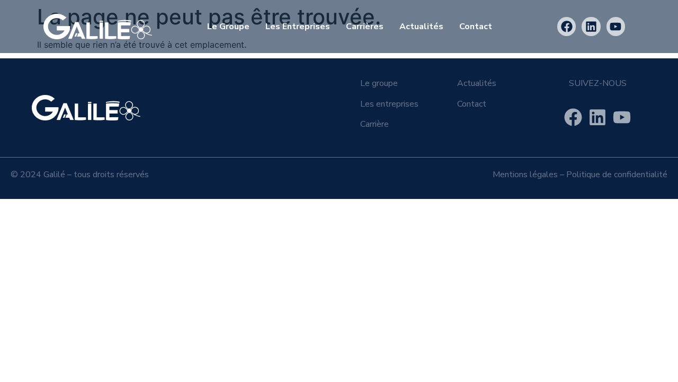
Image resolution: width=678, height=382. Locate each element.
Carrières (364, 26)
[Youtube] (615, 26)
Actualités (421, 26)
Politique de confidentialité (616, 174)
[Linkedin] (591, 26)
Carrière (374, 124)
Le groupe (379, 83)
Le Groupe (228, 26)
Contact (475, 26)
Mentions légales (525, 174)
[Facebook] (566, 26)
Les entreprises (297, 26)
